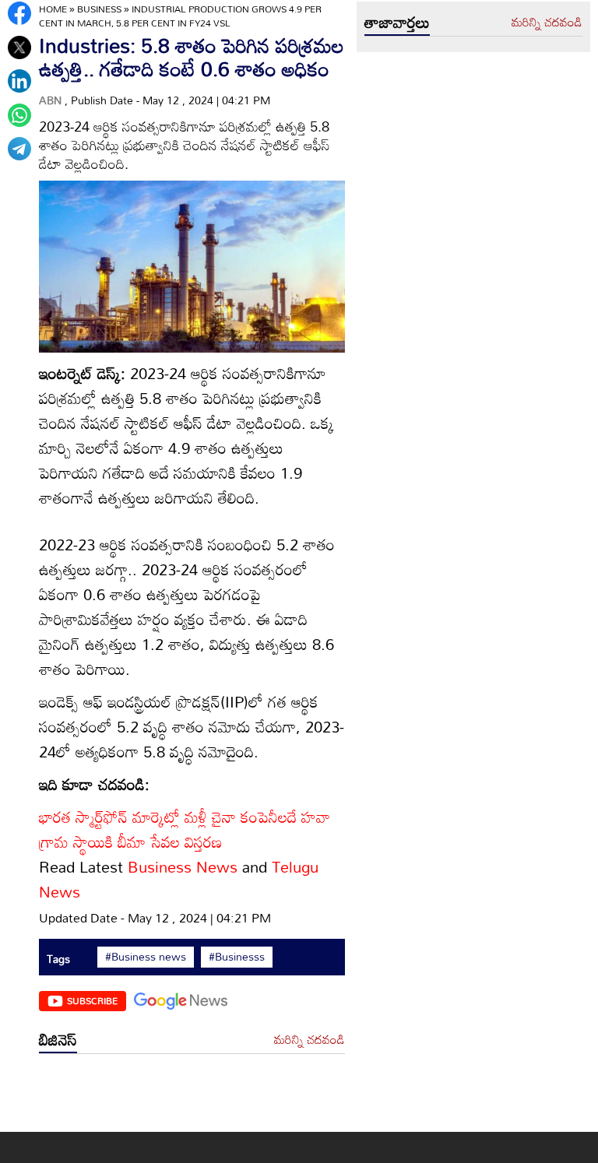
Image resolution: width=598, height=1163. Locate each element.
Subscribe (92, 1000)
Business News (185, 866)
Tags (58, 958)
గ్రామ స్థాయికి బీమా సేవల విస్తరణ (130, 841)
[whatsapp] (19, 115)
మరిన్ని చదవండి (309, 1040)
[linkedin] (19, 81)
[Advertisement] (192, 1097)
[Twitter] (19, 47)
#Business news (145, 956)
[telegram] (19, 148)
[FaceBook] (19, 13)
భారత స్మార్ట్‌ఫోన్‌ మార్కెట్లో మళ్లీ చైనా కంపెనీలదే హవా (184, 816)
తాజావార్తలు (397, 21)
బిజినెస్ (58, 1039)
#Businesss (237, 956)
